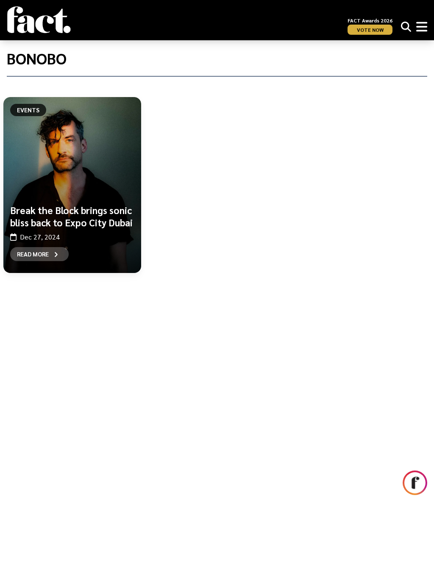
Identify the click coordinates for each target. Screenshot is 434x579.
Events (28, 110)
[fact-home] (39, 20)
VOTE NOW (370, 29)
